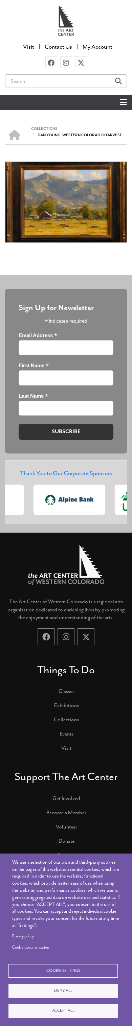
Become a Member (66, 812)
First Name (34, 365)
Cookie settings (63, 970)
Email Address (38, 335)
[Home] (66, 20)
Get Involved (66, 798)
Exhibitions (66, 705)
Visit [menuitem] (28, 46)
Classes (66, 691)
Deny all (63, 990)
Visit (66, 748)
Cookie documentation (30, 947)
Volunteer (66, 826)
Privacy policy (23, 936)
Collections (66, 719)
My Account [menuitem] (97, 46)
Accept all (63, 1010)
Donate (66, 841)
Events (66, 733)
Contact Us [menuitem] (58, 46)
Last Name (33, 396)
